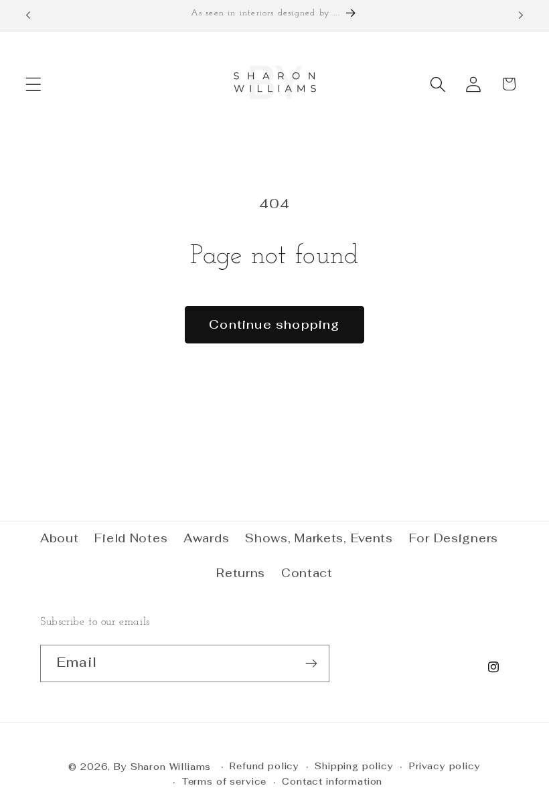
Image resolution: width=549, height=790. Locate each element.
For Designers (453, 538)
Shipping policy (354, 766)
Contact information (332, 781)
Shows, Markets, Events (319, 538)
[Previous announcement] (28, 15)
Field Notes (130, 538)
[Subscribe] (311, 663)
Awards (206, 538)
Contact (307, 573)
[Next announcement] (521, 15)
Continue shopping (274, 324)
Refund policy (264, 766)
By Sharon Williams (162, 767)
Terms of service (224, 781)
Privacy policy (445, 766)
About (59, 538)
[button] (34, 84)
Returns (240, 573)
